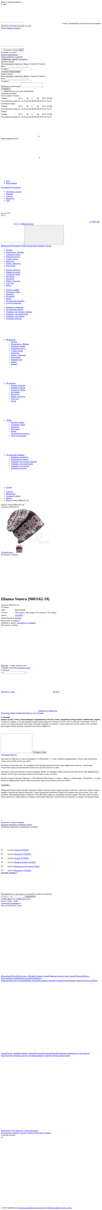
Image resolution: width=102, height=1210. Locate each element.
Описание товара (8, 713)
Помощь (9, 194)
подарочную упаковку (26, 623)
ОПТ (8, 200)
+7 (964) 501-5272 (26, 224)
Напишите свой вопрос (11, 86)
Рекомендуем (16, 360)
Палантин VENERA (22, 854)
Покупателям (6, 1056)
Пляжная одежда (13, 257)
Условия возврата (36, 1056)
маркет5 (14, 364)
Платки (9, 250)
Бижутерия (10, 266)
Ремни (8, 299)
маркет (14, 362)
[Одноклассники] (57, 574)
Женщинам (5, 246)
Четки (8, 285)
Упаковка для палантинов (17, 314)
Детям (23, 246)
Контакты (10, 198)
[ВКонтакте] (19, 593)
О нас (12, 1131)
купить (11, 850)
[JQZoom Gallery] (25, 544)
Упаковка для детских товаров (19, 312)
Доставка (5, 755)
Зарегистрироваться (9, 55)
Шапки (9, 498)
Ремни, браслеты (13, 281)
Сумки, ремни (12, 259)
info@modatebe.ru (13, 903)
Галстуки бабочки (13, 303)
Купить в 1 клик (8, 692)
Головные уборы (13, 254)
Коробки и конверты (15, 307)
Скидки (9, 196)
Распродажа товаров (42, 1133)
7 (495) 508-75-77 (8, 899)
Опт (68, 1056)
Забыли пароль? (14, 28)
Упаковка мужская (14, 318)
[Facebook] (19, 574)
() (9, 873)
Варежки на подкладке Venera (26, 866)
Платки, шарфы (12, 290)
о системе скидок (23, 668)
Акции (48, 246)
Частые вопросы (60, 1056)
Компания (5, 1131)
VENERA (19, 615)
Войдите (4, 665)
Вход (8, 181)
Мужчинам (15, 246)
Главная (9, 491)
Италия (18, 618)
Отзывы (40, 713)
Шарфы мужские (13, 272)
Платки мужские (13, 270)
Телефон (4, 69)
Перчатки (10, 261)
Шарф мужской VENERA (25, 862)
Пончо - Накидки (13, 263)
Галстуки (10, 283)
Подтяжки (10, 277)
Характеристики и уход (26, 713)
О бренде (13, 755)
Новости (19, 1131)
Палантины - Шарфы (15, 252)
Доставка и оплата (14, 192)
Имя (3, 66)
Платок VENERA (21, 850)
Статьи (26, 1131)
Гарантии (48, 1056)
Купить (56, 692)
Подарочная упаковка (36, 246)
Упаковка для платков (15, 316)
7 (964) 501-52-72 (23, 899)
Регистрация (11, 183)
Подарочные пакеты (14, 309)
